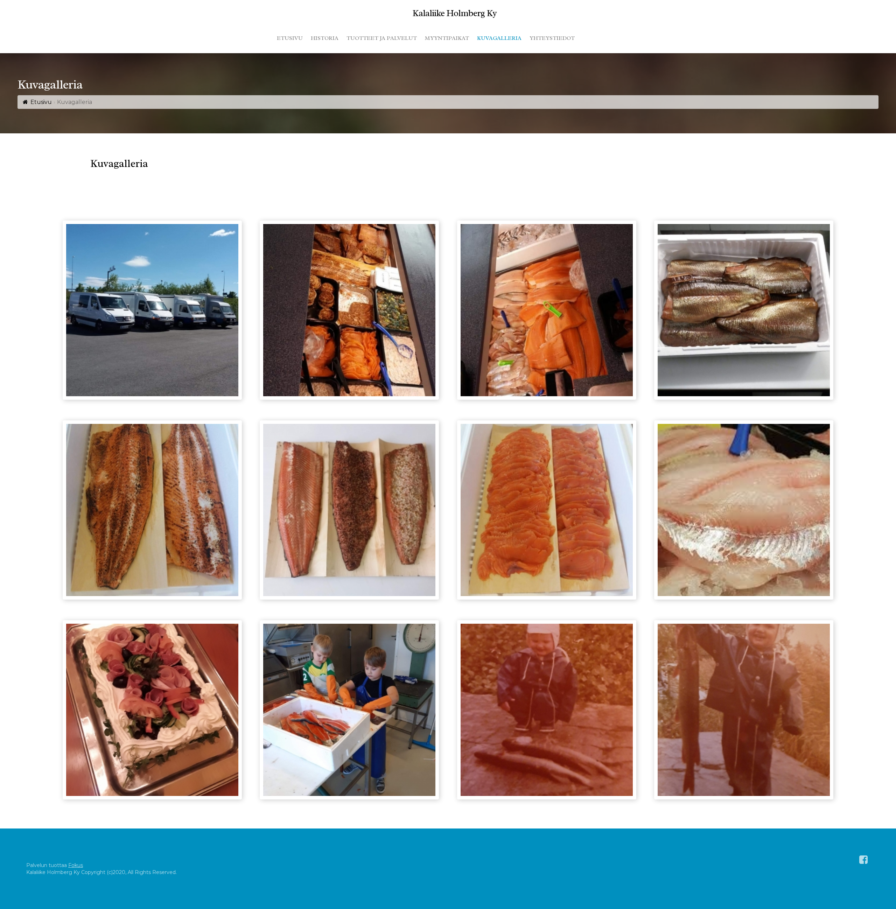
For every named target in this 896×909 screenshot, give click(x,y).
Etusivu (41, 102)
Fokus (75, 865)
